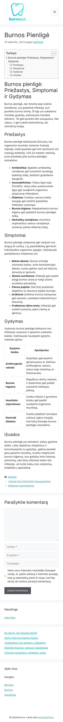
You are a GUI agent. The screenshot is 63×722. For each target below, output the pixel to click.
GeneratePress (46, 717)
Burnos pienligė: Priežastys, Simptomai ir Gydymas (31, 59)
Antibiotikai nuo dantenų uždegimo (25, 642)
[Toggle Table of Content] (52, 53)
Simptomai (18, 68)
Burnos (12, 476)
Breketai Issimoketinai (21, 485)
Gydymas (18, 71)
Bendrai (8, 685)
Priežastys (18, 65)
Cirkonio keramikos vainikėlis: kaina (25, 652)
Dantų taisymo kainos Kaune (21, 638)
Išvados (17, 75)
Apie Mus (9, 617)
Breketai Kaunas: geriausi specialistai (26, 647)
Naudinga (10, 694)
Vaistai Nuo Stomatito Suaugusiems (29, 481)
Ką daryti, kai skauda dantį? (20, 633)
